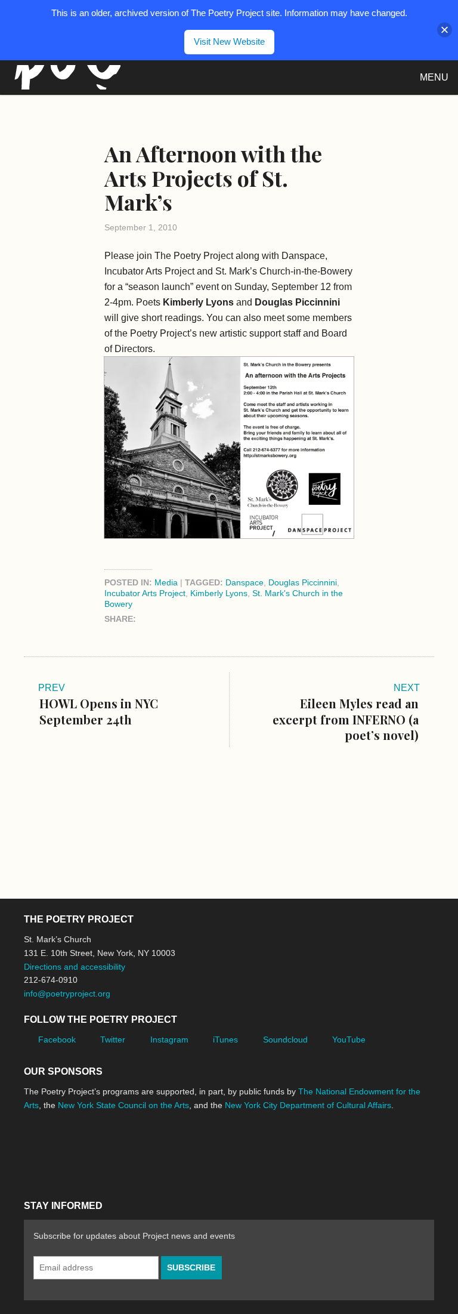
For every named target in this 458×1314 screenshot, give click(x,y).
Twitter (112, 1039)
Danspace (244, 582)
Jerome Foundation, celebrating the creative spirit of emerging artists (134, 1150)
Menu (434, 77)
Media (166, 582)
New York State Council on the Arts (123, 1105)
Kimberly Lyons (218, 593)
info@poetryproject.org (67, 993)
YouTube (349, 1039)
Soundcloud (285, 1039)
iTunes (225, 1039)
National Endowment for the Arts (56, 1150)
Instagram (169, 1039)
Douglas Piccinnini (302, 582)
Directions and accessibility (74, 966)
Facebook (57, 1039)
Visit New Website (229, 41)
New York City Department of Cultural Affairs (308, 1105)
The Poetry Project (65, 77)
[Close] (444, 30)
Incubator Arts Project (144, 593)
